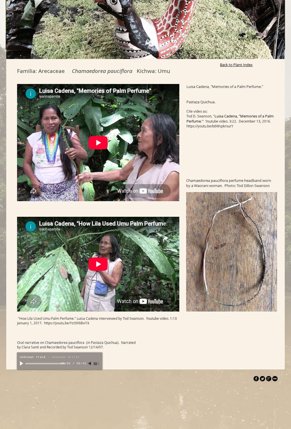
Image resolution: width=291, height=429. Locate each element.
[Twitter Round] (262, 378)
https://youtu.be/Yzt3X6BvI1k (66, 323)
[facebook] (256, 378)
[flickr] (275, 378)
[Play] (22, 363)
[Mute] (90, 363)
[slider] (96, 363)
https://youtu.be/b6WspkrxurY (209, 126)
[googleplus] (268, 378)
